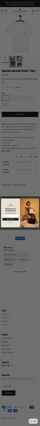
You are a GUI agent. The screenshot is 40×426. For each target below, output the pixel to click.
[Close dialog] (2, 200)
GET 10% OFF (10, 219)
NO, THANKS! (10, 222)
